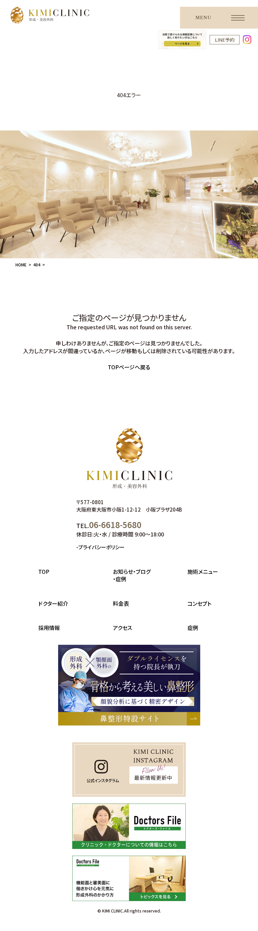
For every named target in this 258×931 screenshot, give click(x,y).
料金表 (121, 603)
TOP (43, 571)
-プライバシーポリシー (100, 547)
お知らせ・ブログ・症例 (131, 575)
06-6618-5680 (115, 524)
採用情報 (49, 628)
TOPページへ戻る (129, 367)
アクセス (122, 628)
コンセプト (199, 603)
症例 (192, 628)
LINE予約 (224, 39)
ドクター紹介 (53, 603)
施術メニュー (202, 571)
